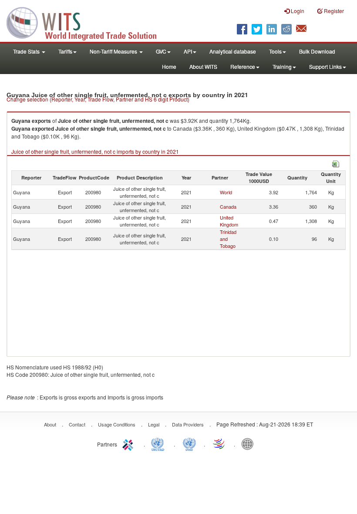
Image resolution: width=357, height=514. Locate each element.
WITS (87, 22)
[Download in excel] (335, 162)
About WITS (203, 66)
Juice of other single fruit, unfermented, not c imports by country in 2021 (95, 151)
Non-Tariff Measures (114, 51)
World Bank (249, 443)
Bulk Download (317, 51)
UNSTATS (189, 443)
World (226, 192)
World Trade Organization (219, 443)
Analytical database (232, 51)
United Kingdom (229, 221)
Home (169, 66)
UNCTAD (159, 443)
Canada (228, 206)
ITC (129, 443)
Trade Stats (27, 51)
